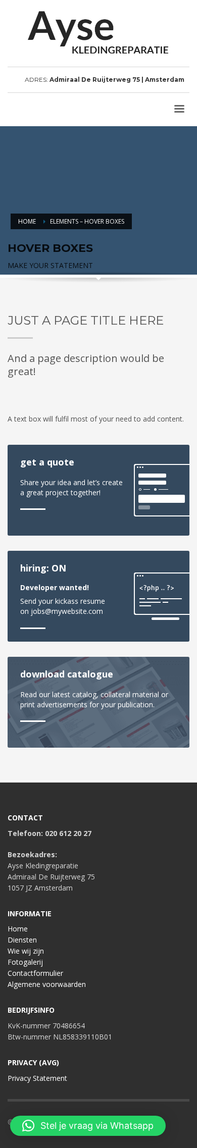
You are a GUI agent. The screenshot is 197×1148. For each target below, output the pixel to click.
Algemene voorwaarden (47, 984)
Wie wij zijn (26, 951)
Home (18, 928)
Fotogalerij (25, 962)
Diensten (22, 940)
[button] (88, 1126)
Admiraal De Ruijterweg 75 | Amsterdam (117, 79)
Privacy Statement (37, 1078)
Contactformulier (35, 973)
